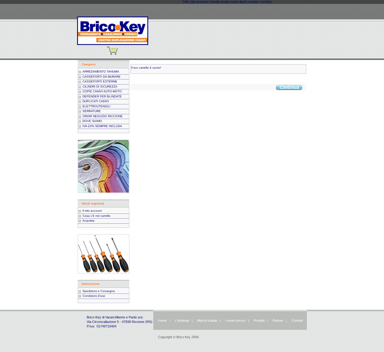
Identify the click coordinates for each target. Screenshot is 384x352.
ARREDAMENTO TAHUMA (100, 71)
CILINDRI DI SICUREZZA (99, 86)
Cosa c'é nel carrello (96, 215)
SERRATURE (91, 111)
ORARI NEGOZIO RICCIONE (102, 116)
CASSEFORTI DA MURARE (101, 76)
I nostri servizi (234, 320)
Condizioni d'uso (93, 295)
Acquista (88, 220)
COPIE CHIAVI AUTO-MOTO (102, 91)
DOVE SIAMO (92, 121)
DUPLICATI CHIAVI (95, 101)
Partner (278, 320)
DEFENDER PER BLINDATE (102, 96)
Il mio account (92, 210)
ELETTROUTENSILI (96, 106)
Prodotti (259, 320)
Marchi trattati (207, 320)
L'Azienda (182, 320)
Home (162, 320)
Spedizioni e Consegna (98, 291)
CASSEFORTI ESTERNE (99, 81)
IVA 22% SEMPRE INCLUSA (102, 126)
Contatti (297, 320)
